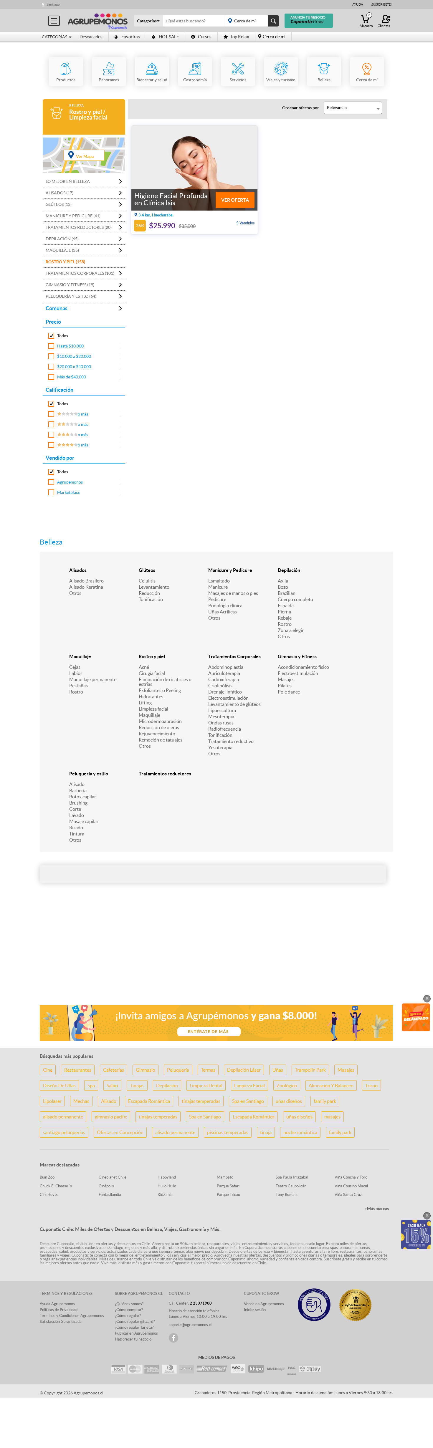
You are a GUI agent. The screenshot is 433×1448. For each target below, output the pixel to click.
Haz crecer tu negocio (133, 1339)
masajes (332, 1116)
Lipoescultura (222, 710)
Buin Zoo (47, 1177)
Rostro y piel (152, 656)
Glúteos (147, 570)
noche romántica (300, 1132)
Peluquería (178, 1070)
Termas (208, 1070)
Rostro (285, 624)
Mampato (225, 1177)
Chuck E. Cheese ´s (56, 1186)
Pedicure (217, 599)
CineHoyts (49, 1194)
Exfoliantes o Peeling (160, 690)
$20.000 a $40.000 (74, 366)
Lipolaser (52, 1101)
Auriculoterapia (224, 673)
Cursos (204, 36)
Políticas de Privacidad (58, 1310)
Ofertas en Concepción (120, 1132)
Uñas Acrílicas (222, 611)
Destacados (91, 36)
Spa (91, 1085)
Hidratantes (151, 696)
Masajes (286, 679)
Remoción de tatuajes (160, 739)
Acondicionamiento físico (303, 667)
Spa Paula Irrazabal (292, 1177)
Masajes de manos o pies (233, 593)
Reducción (149, 593)
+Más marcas (377, 1208)
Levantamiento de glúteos (234, 704)
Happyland (167, 1177)
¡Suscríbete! (381, 4)
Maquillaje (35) (62, 250)
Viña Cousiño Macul (351, 1186)
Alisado (77, 784)
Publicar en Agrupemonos (136, 1333)
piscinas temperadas (227, 1132)
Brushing (78, 802)
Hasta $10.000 (70, 346)
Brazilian (286, 593)
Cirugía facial (152, 673)
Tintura (76, 833)
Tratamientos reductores (165, 773)
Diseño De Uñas (59, 1085)
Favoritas (130, 36)
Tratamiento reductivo (231, 741)
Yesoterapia (220, 747)
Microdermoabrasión (160, 721)
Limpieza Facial (249, 1085)
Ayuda (357, 4)
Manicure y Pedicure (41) (73, 216)
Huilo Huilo (167, 1186)
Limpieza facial (153, 708)
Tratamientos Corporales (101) (80, 273)
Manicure (218, 587)
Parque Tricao (228, 1194)
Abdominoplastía (225, 667)
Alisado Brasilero (86, 580)
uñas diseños (289, 1101)
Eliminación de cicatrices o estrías (165, 682)
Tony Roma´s (287, 1194)
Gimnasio (145, 1070)
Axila (283, 580)
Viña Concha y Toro (351, 1177)
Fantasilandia (110, 1194)
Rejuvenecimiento (157, 733)
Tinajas (137, 1085)
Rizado (76, 827)
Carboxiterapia (223, 679)
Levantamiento (154, 587)
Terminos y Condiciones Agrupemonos (72, 1315)
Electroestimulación (228, 698)
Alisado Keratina (86, 587)
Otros (75, 593)
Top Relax (239, 36)
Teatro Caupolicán (291, 1186)
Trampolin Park (310, 1070)
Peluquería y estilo (88, 773)
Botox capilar (82, 796)
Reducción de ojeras (159, 727)
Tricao (371, 1085)
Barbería (78, 790)
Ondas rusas (221, 722)
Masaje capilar (83, 821)
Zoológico (287, 1085)
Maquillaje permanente (92, 679)
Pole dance (289, 691)
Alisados (78, 570)
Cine (47, 1070)
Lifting (145, 702)
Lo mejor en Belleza (68, 181)
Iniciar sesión (255, 1310)
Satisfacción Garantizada (61, 1321)
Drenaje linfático (225, 691)
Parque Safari (228, 1186)
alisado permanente (63, 1116)
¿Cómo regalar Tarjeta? (134, 1327)
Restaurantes (77, 1070)
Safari (112, 1085)
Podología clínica (225, 605)
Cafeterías (113, 1070)
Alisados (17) (59, 193)
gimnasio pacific (111, 1116)
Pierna (284, 611)
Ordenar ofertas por (300, 107)
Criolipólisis (220, 685)
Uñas (277, 1070)
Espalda (286, 605)
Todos (62, 335)
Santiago (53, 4)
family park (325, 1101)
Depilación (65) (62, 238)
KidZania (165, 1194)
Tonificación (151, 599)
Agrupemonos (70, 482)
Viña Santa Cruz (348, 1194)
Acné (144, 667)
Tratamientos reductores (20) (79, 227)
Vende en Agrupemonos (264, 1304)
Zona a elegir (291, 630)
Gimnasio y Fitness (297, 656)
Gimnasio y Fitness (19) (70, 284)
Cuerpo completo (295, 599)
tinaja (266, 1132)
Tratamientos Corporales (234, 656)
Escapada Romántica (149, 1101)
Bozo (283, 587)
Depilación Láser (244, 1070)
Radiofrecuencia (224, 729)
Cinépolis (106, 1186)
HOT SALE (169, 36)
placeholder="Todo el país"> (251, 21)
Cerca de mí (274, 36)
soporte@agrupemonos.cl (190, 1325)
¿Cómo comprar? (129, 1310)
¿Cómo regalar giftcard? (135, 1321)
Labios (75, 673)
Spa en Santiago (248, 1101)
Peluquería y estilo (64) (71, 296)
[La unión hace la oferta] (98, 20)
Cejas (74, 667)
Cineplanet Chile (112, 1177)
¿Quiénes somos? (129, 1304)
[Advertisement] (216, 954)
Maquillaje (80, 656)
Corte (75, 809)
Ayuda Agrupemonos (57, 1304)
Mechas (81, 1101)
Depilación (289, 570)
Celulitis (147, 580)
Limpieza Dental (206, 1085)
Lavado (76, 815)
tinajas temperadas (201, 1101)
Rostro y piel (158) (65, 261)
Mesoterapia (221, 716)
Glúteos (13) (59, 204)
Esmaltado (219, 580)
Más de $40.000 (71, 377)
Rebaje (285, 617)
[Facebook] (173, 1338)
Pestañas (78, 685)
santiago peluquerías (64, 1132)
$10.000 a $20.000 (74, 356)
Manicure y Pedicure (230, 570)
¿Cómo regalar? (128, 1315)
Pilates (285, 685)
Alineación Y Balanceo (331, 1085)
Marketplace (68, 492)
